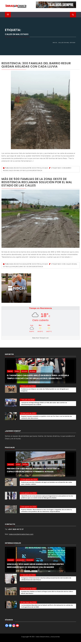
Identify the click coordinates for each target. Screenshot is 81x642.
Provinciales (30, 560)
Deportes (10, 371)
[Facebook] (6, 625)
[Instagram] (13, 625)
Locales (44, 168)
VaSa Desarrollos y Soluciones (48, 637)
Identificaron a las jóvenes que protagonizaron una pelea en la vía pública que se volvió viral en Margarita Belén (47, 497)
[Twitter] (10, 625)
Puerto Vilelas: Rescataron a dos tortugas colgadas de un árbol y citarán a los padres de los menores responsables (46, 510)
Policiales (25, 464)
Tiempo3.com (44, 338)
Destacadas (21, 168)
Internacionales (20, 560)
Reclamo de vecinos (24, 266)
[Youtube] (17, 625)
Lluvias (29, 170)
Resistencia (37, 170)
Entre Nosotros (34, 168)
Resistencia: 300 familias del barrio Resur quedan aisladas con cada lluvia (36, 65)
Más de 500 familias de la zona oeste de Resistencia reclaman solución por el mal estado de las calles (36, 182)
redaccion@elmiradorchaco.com (21, 534)
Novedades (32, 371)
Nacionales (24, 371)
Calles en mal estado (17, 170)
